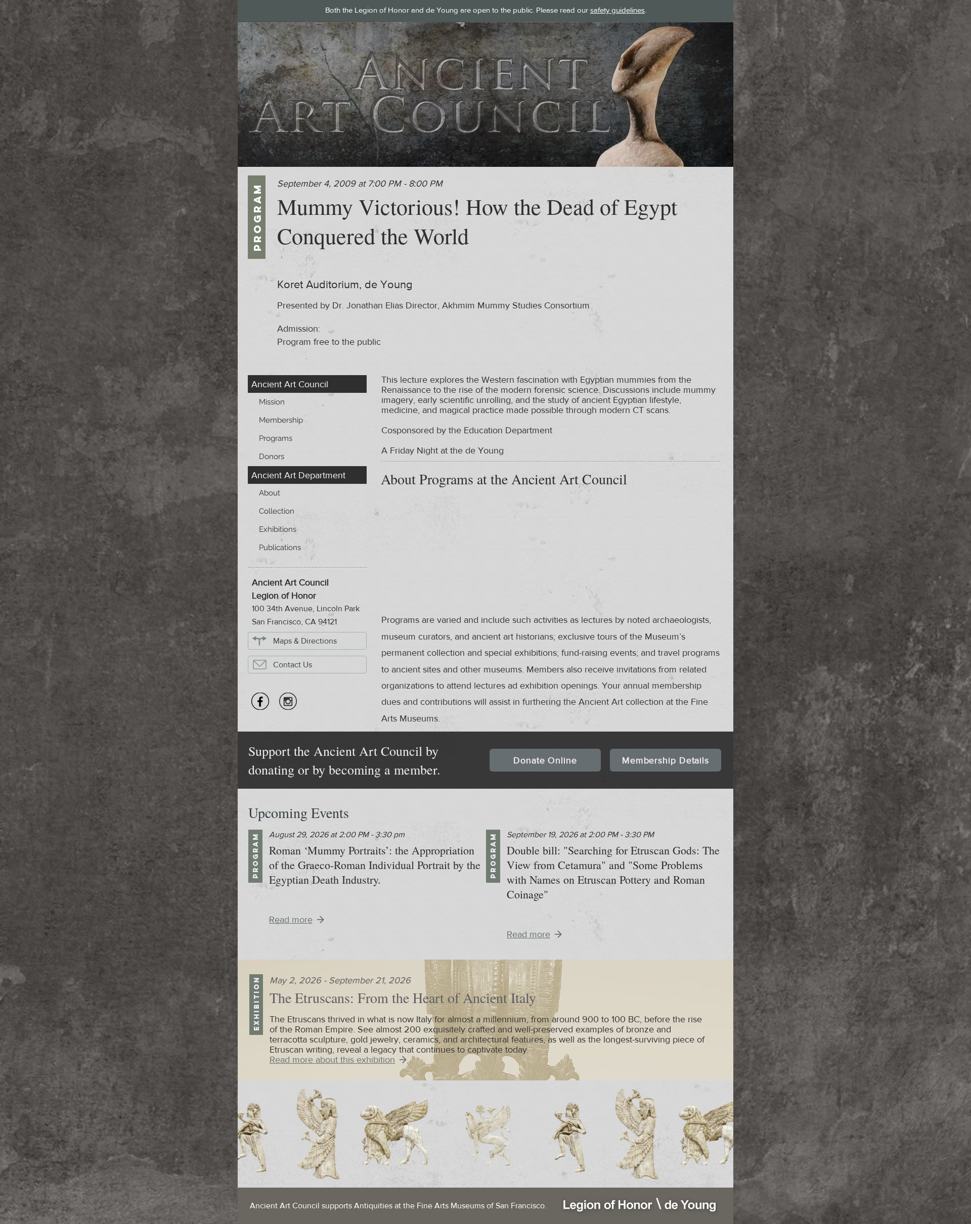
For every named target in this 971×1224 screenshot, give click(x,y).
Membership (281, 420)
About (269, 492)
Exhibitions (277, 529)
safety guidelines (617, 10)
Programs (275, 438)
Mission (272, 401)
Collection (276, 511)
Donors (271, 456)
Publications (280, 547)
